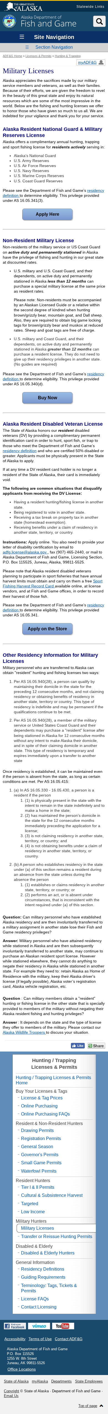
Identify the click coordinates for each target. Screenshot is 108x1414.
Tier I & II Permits (37, 1187)
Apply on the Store (44, 628)
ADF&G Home (12, 56)
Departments (61, 1381)
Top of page (87, 1406)
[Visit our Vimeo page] (39, 1326)
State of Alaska (26, 7)
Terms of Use (40, 1339)
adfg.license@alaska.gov (25, 552)
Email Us (11, 1396)
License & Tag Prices (42, 1098)
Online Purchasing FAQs (45, 1114)
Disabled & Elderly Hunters (47, 1253)
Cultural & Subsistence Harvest (52, 1195)
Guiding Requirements (43, 1277)
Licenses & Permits (38, 56)
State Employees (89, 1381)
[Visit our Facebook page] (15, 1326)
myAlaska (40, 1381)
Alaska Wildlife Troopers (24, 1032)
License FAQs (35, 1299)
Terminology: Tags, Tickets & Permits (49, 1288)
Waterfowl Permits (38, 1171)
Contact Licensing (38, 1307)
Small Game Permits (41, 1162)
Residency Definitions (42, 1269)
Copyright (11, 1391)
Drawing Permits (37, 1130)
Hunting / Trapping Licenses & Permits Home (53, 1080)
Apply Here (40, 214)
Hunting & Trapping (68, 56)
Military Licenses (37, 1228)
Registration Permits (41, 1138)
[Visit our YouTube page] (63, 1326)
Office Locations (21, 1369)
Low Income (33, 1211)
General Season (37, 1146)
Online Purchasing (39, 1106)
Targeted (29, 1203)
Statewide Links (90, 7)
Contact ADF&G (69, 1339)
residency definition (20, 451)
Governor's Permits (39, 1154)
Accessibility (14, 1339)
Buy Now (39, 397)
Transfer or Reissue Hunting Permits (56, 1236)
